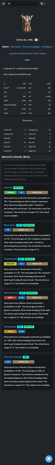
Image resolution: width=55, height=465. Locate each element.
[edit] (48, 458)
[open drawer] (4, 4)
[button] (42, 3)
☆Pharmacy (14, 47)
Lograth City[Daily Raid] (20, 54)
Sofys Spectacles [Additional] (17, 74)
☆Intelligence (46, 47)
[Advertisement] (27, 418)
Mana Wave (9, 225)
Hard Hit (8, 187)
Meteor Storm (11, 293)
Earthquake (10, 327)
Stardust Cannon (13, 357)
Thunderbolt (10, 259)
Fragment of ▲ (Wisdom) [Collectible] (20, 69)
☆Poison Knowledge (30, 47)
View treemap (40, 54)
